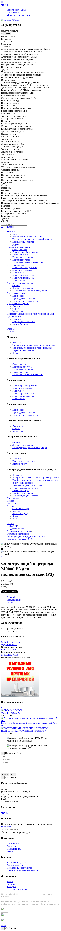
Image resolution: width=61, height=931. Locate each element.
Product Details (14, 600)
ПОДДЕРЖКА (11, 655)
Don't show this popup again (17, 832)
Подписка (6, 826)
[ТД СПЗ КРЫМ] (10, 20)
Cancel (5, 774)
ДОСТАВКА (10, 644)
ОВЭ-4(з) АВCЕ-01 (10, 713)
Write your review (11, 642)
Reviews (11, 602)
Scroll (3, 925)
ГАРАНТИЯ (10, 649)
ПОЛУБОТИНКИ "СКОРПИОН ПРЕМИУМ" (23, 731)
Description (12, 597)
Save (13, 774)
